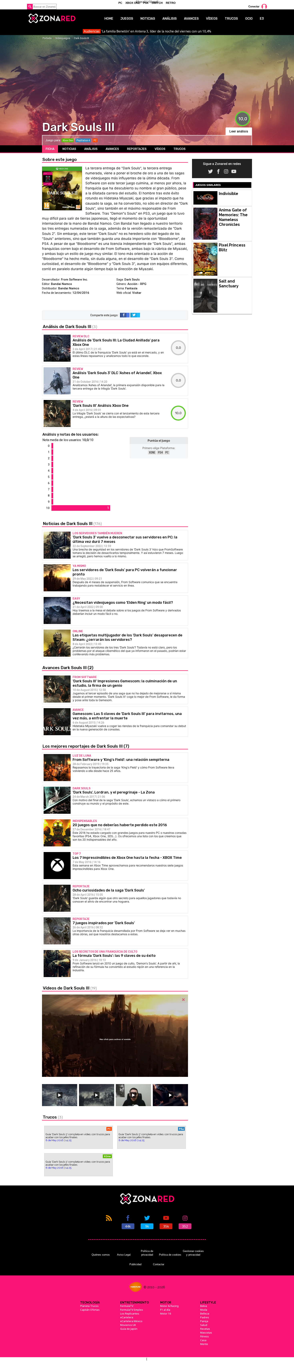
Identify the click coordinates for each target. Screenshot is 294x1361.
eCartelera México (131, 1321)
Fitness (204, 1336)
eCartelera (126, 1317)
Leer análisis (238, 131)
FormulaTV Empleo (131, 1310)
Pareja (204, 1321)
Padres (204, 1317)
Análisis (169, 18)
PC (167, 452)
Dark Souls (132, 279)
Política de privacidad (147, 1253)
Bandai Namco (61, 284)
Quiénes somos (101, 1254)
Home (108, 18)
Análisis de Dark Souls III (70, 326)
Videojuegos (62, 38)
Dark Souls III (81, 38)
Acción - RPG (136, 284)
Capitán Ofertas (90, 1310)
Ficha (50, 149)
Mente (204, 1344)
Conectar (253, 6)
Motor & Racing (169, 1306)
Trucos (231, 18)
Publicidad (135, 1264)
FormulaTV (126, 1306)
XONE (152, 452)
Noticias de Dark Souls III (72, 523)
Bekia (203, 1306)
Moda (203, 1310)
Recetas (205, 1329)
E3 (262, 18)
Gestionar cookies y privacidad (193, 1253)
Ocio (249, 18)
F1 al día (165, 1310)
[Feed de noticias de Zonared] (109, 1221)
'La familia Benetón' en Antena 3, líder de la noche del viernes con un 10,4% (147, 31)
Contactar (158, 1264)
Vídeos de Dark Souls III (70, 987)
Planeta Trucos (89, 1306)
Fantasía (131, 288)
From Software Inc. (74, 279)
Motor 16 (165, 1313)
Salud (203, 1325)
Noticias (147, 18)
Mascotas (206, 1332)
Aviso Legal (124, 1254)
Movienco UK (128, 1325)
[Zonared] (51, 18)
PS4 (160, 452)
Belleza (204, 1313)
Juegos (126, 18)
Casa (203, 1340)
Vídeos (212, 18)
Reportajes (137, 149)
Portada (47, 38)
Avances (191, 18)
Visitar (136, 293)
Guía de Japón (128, 1329)
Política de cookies (170, 1254)
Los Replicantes (129, 1313)
